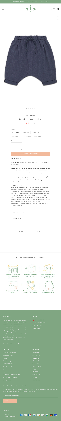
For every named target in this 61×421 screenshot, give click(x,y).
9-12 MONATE (16, 136)
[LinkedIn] (18, 343)
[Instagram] (10, 343)
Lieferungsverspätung (9, 352)
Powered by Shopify (10, 416)
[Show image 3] (30, 108)
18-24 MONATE (38, 136)
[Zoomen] (57, 18)
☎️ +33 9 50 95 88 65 (38, 320)
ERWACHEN (36, 361)
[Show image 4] (32, 108)
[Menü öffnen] (3, 9)
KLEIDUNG (35, 358)
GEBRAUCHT (36, 374)
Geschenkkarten (8, 363)
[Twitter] (7, 343)
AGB (4, 369)
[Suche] (54, 9)
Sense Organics (30, 115)
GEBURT (35, 369)
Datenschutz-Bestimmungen (11, 374)
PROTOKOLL (36, 380)
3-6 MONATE (26, 132)
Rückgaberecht (7, 380)
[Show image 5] (34, 108)
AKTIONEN (35, 352)
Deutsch (6, 410)
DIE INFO (35, 377)
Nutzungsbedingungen (10, 377)
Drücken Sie (36, 328)
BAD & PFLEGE (37, 366)
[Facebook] (3, 343)
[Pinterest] (14, 343)
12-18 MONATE (27, 136)
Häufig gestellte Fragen (39, 322)
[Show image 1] (26, 108)
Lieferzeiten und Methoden (21, 213)
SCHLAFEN (35, 363)
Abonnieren (10, 400)
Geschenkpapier (7, 366)
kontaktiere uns (37, 325)
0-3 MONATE (15, 132)
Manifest (5, 358)
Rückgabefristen (17, 218)
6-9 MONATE (36, 132)
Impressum (6, 372)
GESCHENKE (36, 355)
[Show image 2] (28, 108)
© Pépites (6, 414)
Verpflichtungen (7, 361)
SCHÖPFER (35, 372)
